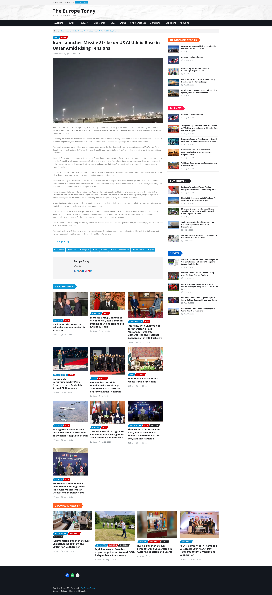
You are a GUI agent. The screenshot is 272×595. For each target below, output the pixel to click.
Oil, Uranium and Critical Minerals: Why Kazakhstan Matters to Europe (198, 80)
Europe (72, 23)
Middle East (100, 23)
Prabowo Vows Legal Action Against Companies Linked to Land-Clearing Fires (198, 188)
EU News (56, 335)
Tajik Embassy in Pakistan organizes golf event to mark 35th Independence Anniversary (115, 552)
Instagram (85, 250)
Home (56, 31)
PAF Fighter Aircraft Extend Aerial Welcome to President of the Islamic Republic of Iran (70, 432)
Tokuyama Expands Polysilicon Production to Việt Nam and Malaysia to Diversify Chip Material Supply (199, 128)
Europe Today (57, 54)
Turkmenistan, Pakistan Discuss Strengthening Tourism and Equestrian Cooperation (71, 543)
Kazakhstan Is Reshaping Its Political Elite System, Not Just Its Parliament (199, 91)
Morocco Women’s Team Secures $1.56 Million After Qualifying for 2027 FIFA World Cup (199, 286)
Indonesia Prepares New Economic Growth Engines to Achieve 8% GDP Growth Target (199, 140)
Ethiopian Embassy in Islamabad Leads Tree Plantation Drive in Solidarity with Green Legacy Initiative (197, 211)
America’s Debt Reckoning (192, 57)
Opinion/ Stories (138, 23)
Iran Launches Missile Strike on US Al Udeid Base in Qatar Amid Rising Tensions (90, 31)
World (123, 23)
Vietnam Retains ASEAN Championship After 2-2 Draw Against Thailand (197, 274)
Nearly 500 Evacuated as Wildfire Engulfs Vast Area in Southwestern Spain (198, 199)
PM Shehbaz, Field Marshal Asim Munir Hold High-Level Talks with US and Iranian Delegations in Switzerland (69, 488)
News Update (139, 250)
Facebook (72, 250)
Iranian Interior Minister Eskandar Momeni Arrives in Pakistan (69, 327)
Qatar (152, 250)
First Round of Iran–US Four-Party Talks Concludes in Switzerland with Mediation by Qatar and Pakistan (144, 434)
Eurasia (85, 23)
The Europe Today (74, 10)
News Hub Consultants (121, 250)
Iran (95, 250)
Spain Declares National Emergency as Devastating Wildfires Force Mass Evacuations (197, 224)
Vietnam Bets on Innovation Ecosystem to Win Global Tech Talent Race (199, 236)
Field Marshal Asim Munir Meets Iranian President (143, 380)
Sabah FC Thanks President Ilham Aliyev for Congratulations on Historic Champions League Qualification (199, 261)
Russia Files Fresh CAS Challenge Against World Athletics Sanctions (198, 309)
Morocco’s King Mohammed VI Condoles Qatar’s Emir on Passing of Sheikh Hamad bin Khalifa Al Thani (107, 322)
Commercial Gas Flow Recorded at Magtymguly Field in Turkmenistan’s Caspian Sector (196, 152)
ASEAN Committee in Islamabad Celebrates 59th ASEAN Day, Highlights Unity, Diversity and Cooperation (198, 550)
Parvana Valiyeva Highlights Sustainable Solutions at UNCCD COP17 (198, 47)
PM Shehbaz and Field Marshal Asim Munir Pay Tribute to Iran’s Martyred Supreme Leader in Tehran (105, 387)
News (105, 250)
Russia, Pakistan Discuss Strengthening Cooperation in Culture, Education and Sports (154, 548)
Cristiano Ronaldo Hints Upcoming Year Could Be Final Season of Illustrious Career (199, 298)
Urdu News (171, 23)
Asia (113, 23)
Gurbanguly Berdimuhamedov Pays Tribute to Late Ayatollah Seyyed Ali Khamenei (67, 383)
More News (155, 23)
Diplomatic (60, 250)
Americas (59, 23)
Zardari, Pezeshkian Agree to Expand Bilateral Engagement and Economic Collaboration (107, 434)
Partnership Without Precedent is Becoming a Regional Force (195, 69)
